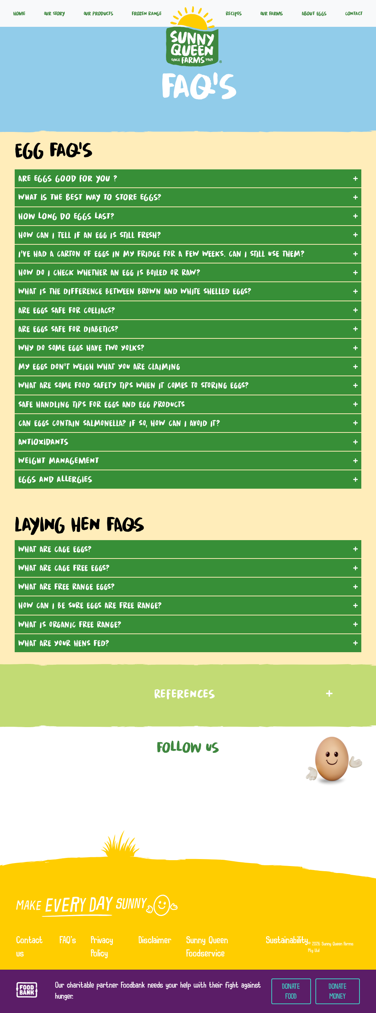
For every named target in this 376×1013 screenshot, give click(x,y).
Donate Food (291, 991)
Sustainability (287, 941)
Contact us (29, 947)
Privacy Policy (102, 947)
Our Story (54, 13)
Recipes (234, 13)
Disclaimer (154, 941)
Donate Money (338, 991)
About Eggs (314, 13)
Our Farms (271, 13)
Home (19, 13)
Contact (354, 13)
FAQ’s (67, 941)
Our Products (98, 13)
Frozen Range (147, 13)
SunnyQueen (194, 13)
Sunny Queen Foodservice (207, 947)
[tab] (188, 178)
